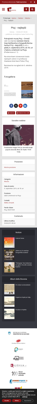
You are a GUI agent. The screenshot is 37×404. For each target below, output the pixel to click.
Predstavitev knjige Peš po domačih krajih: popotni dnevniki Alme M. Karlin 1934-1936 (18, 150)
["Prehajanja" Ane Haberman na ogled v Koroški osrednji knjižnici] (9, 267)
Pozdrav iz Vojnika (21, 309)
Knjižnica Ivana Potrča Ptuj (24, 34)
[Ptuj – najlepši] (18, 90)
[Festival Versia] (9, 242)
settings (24, 397)
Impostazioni (27, 400)
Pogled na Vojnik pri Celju (23, 297)
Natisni (11, 113)
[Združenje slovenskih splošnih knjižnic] (19, 366)
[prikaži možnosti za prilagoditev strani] (31, 2)
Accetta (7, 400)
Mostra (6, 181)
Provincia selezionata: (14, 2)
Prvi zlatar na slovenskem (23, 285)
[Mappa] (26, 9)
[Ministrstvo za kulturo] (18, 333)
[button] (28, 140)
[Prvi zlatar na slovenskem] (9, 289)
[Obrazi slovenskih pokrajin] (18, 373)
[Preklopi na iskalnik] (32, 9)
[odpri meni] (3, 9)
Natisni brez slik (23, 113)
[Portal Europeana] (18, 349)
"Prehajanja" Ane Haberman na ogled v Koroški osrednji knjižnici (24, 265)
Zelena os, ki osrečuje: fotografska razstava (22, 251)
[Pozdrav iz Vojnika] (9, 314)
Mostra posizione (10, 167)
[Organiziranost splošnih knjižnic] (18, 341)
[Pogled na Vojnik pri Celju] (9, 301)
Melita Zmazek (9, 203)
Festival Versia (20, 238)
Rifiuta (16, 400)
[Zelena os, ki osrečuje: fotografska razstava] (9, 255)
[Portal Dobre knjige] (18, 381)
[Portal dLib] (18, 358)
